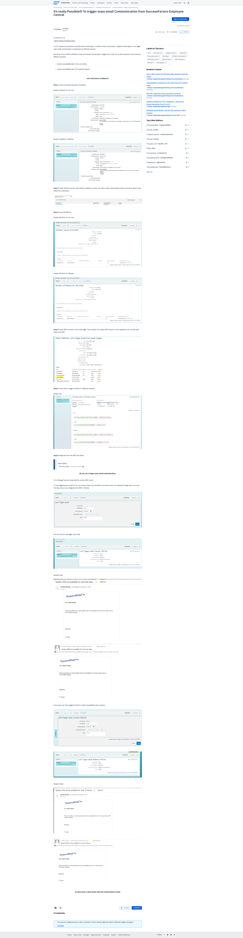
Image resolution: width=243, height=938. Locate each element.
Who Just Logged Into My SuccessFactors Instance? (163, 93)
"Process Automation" (153, 56)
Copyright (86, 935)
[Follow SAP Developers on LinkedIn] (174, 935)
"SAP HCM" (150, 62)
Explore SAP (177, 3)
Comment (60, 926)
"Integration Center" (170, 53)
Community (65, 3)
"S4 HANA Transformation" (179, 56)
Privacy (69, 935)
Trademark (106, 935)
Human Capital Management (86, 7)
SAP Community (58, 7)
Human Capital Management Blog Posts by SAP (164, 115)
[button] (180, 32)
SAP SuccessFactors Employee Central (64, 41)
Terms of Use (77, 935)
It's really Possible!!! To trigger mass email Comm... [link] (125, 7)
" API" (148, 53)
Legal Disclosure (96, 935)
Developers (100, 3)
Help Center (124, 3)
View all (149, 172)
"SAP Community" (179, 59)
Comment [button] (136, 908)
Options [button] (173, 22)
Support (113, 935)
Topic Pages (134, 3)
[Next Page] (169, 64)
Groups (92, 3)
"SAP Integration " (160, 62)
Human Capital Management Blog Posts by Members (165, 79)
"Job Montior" (182, 53)
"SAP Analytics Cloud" (153, 59)
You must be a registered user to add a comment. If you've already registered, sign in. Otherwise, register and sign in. (95, 922)
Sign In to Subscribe (180, 19)
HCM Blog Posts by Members (103, 7)
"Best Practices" (158, 53)
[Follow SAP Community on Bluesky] (167, 935)
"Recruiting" (165, 56)
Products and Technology (80, 3)
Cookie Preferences (124, 935)
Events (116, 3)
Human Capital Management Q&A (159, 106)
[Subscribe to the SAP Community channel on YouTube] (171, 935)
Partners (109, 3)
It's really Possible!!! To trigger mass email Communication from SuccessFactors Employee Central (119, 13)
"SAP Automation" (166, 59)
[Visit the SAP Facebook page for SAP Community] (164, 935)
